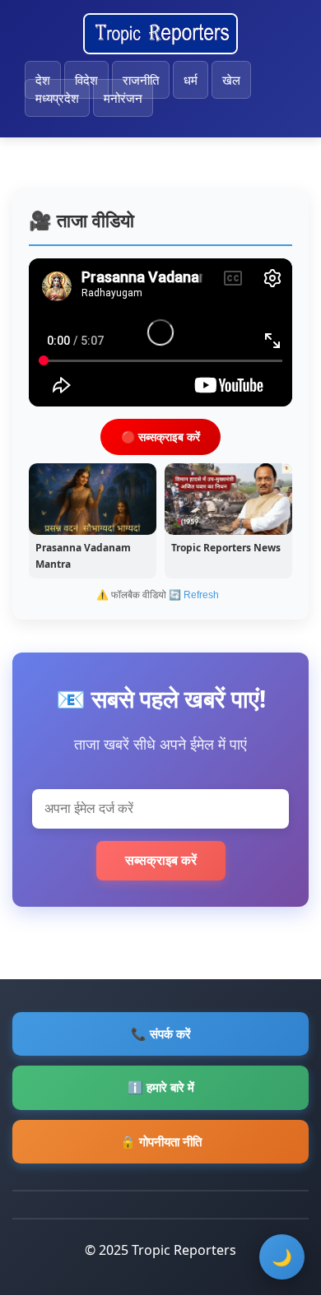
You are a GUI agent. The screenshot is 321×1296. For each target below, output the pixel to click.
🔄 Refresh (194, 595)
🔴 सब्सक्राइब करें (160, 436)
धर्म (191, 80)
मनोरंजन (123, 98)
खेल (231, 80)
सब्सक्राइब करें (161, 860)
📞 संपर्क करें (161, 1033)
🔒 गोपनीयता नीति (161, 1141)
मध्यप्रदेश (57, 98)
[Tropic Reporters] (160, 33)
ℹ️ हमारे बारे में (161, 1087)
